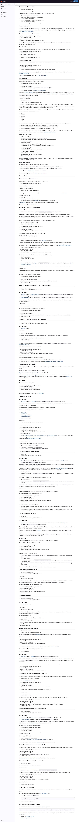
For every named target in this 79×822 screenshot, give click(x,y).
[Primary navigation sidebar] (1, 4)
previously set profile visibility (43, 742)
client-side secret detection (39, 435)
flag (35, 211)
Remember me (23, 202)
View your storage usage (26, 166)
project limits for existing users (27, 31)
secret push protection (28, 375)
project (66, 468)
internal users (33, 723)
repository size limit (30, 816)
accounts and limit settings (42, 75)
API (57, 646)
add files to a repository (29, 92)
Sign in (71, 1)
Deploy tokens (24, 413)
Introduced (23, 211)
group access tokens (35, 372)
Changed (23, 460)
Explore (4, 1)
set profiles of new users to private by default (36, 739)
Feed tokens (23, 412)
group (61, 468)
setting (53, 361)
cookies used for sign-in (31, 204)
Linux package (44, 793)
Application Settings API (24, 344)
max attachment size (47, 789)
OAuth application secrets (26, 418)
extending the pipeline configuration (33, 438)
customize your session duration (64, 245)
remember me (31, 224)
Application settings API (29, 680)
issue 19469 (64, 193)
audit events (37, 634)
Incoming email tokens (25, 416)
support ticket (37, 200)
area (51, 646)
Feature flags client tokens (26, 415)
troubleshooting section (24, 73)
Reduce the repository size (26, 818)
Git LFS (52, 93)
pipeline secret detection (40, 375)
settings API (41, 393)
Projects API (30, 170)
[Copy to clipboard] (73, 799)
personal (58, 468)
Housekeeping (22, 812)
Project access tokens (24, 372)
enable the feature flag (68, 659)
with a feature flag (35, 294)
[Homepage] (2, 1)
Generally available (25, 297)
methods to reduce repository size (39, 173)
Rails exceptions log (42, 806)
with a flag (34, 401)
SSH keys (39, 530)
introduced (44, 240)
